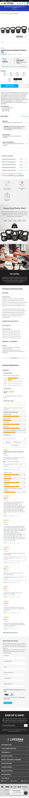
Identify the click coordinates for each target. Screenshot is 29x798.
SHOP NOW (14, 9)
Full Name (6, 655)
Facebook (25, 781)
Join (26, 725)
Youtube (5, 781)
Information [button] (6, 745)
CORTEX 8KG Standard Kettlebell (8, 167)
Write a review (19, 54)
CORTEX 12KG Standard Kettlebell (9, 162)
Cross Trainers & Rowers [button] (11, 760)
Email (5, 667)
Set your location (24, 116)
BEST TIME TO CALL (8, 672)
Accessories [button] (6, 774)
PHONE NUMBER (8, 661)
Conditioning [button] (6, 767)
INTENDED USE (7, 678)
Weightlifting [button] (7, 771)
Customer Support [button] (9, 749)
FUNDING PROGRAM (8, 684)
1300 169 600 (18, 792)
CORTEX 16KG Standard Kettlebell (9, 164)
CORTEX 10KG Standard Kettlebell (9, 170)
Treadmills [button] (5, 752)
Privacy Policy (9, 794)
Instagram (15, 781)
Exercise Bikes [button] (7, 756)
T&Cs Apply (24, 66)
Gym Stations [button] (6, 763)
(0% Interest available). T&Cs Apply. (21, 63)
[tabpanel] (14, 29)
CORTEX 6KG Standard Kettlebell (8, 159)
